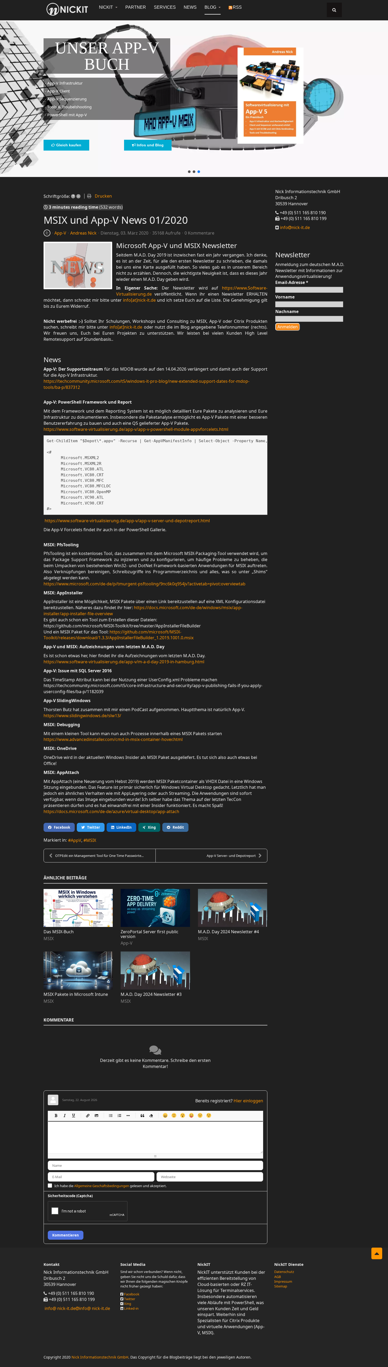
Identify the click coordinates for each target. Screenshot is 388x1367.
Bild (96, 1115)
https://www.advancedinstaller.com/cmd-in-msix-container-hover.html (113, 739)
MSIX (91, 840)
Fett (56, 1115)
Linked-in (131, 1308)
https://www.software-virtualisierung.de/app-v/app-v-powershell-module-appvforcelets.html (136, 429)
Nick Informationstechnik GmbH (100, 1357)
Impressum (283, 1281)
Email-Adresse (291, 282)
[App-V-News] (78, 265)
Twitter (92, 827)
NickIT (106, 7)
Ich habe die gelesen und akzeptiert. (110, 1186)
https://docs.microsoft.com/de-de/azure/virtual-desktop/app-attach (111, 811)
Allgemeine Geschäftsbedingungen (101, 1185)
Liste (128, 1115)
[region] (194, 96)
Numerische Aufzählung (119, 1115)
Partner (135, 7)
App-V (60, 233)
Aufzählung (110, 1115)
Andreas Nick (83, 233)
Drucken (103, 196)
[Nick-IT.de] (67, 9)
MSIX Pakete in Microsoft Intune (76, 994)
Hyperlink (87, 1115)
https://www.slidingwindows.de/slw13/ (82, 716)
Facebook (60, 827)
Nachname (287, 311)
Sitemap (280, 1286)
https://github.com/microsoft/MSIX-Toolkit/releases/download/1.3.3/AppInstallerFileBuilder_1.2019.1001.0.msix (118, 635)
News (190, 7)
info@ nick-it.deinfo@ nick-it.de (77, 1308)
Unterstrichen (73, 1115)
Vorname (285, 297)
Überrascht (182, 1115)
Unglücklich (200, 1115)
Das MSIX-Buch (59, 932)
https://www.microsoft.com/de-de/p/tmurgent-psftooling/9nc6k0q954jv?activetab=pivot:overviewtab (144, 584)
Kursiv (64, 1115)
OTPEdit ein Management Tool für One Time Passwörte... (99, 855)
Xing (150, 827)
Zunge (191, 1115)
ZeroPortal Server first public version (149, 934)
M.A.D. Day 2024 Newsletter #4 (228, 932)
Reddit (177, 827)
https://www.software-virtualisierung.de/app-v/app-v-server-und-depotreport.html (127, 521)
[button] (189, 171)
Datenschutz (284, 1271)
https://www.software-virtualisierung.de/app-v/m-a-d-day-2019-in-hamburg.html (124, 662)
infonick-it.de (294, 227)
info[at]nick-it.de (139, 300)
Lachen (174, 1115)
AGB (277, 1276)
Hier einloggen (248, 1101)
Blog (211, 7)
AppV (76, 840)
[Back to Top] (376, 1253)
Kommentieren (65, 1235)
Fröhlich (165, 1115)
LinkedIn (123, 827)
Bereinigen (151, 1115)
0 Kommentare (199, 233)
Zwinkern (208, 1115)
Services (165, 7)
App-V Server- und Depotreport (231, 855)
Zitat (142, 1115)
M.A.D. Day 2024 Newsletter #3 (151, 994)
